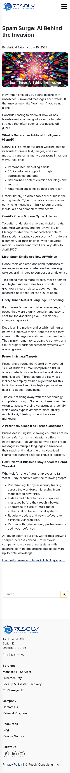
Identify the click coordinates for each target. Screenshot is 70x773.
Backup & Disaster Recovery (22, 684)
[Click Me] (6, 754)
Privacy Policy (12, 764)
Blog (6, 730)
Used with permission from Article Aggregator (33, 560)
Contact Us (10, 707)
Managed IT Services (17, 672)
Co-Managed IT (13, 690)
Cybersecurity (12, 678)
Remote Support (14, 736)
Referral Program (15, 713)
